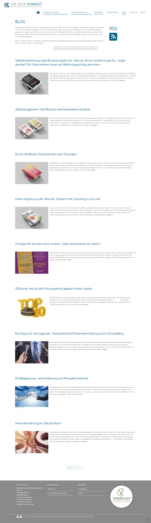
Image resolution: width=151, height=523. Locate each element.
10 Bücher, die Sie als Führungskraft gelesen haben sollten (54, 288)
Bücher (87, 48)
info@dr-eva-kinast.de (25, 504)
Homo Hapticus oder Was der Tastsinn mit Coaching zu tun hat (57, 199)
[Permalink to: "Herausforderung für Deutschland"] (31, 443)
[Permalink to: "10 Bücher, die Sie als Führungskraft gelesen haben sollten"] (31, 307)
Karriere (63, 48)
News (95, 48)
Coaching (72, 48)
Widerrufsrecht (74, 516)
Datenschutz (60, 516)
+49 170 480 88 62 (25, 500)
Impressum (49, 516)
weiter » (123, 80)
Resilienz (51, 489)
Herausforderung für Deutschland (38, 423)
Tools (80, 48)
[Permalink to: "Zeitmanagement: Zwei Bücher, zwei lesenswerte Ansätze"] (31, 128)
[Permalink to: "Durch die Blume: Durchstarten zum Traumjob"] (31, 173)
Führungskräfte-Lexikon (57, 493)
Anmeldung (82, 489)
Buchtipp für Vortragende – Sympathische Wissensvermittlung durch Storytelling (69, 333)
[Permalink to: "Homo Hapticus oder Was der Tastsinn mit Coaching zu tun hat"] (31, 218)
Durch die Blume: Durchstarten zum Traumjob (45, 154)
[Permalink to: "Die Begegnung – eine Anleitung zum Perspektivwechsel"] (31, 397)
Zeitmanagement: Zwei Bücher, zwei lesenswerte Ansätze (52, 109)
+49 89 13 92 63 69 (25, 497)
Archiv (80, 493)
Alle (55, 48)
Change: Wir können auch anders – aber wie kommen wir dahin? (58, 244)
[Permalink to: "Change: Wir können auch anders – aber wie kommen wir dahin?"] (31, 263)
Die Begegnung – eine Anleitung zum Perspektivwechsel (51, 378)
